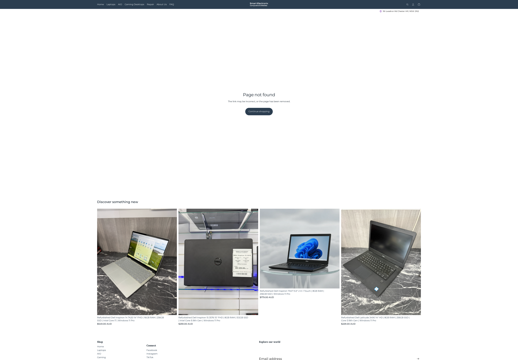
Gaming (101, 357)
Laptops (101, 350)
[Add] (172, 310)
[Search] (407, 4)
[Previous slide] (101, 262)
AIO (99, 353)
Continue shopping (259, 111)
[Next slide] (173, 262)
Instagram (152, 353)
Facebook (151, 350)
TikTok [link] (149, 357)
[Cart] (419, 4)
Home (100, 346)
